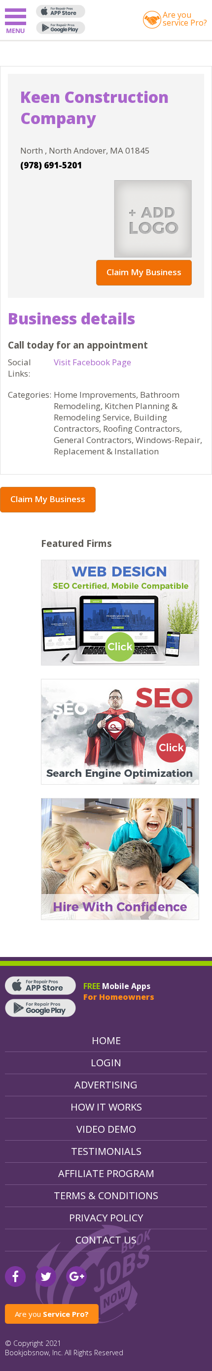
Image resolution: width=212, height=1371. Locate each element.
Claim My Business (143, 272)
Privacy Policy (106, 1217)
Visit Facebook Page (92, 362)
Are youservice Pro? (185, 18)
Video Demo (106, 1129)
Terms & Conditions (106, 1195)
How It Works (106, 1107)
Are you (52, 1314)
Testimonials (106, 1151)
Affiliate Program (106, 1173)
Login (106, 1062)
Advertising (106, 1084)
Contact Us (106, 1239)
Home (106, 1040)
